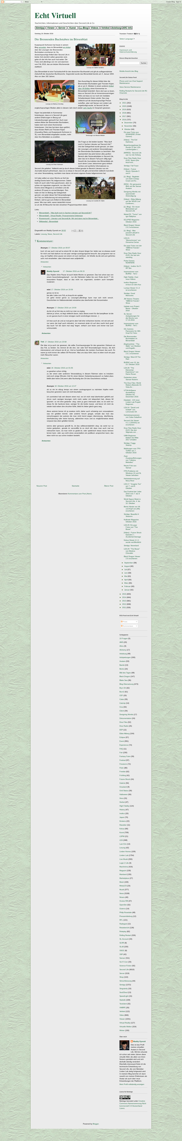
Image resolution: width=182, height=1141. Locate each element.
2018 (124, 113)
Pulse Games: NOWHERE (129, 262)
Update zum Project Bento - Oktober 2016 (131, 308)
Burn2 (121, 692)
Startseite (75, 486)
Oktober (127, 129)
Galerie (122, 783)
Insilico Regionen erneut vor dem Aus (132, 283)
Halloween (123, 794)
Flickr (121, 768)
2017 (124, 116)
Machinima (123, 867)
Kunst (121, 832)
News (50, 234)
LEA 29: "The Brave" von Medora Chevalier (132, 551)
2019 (124, 109)
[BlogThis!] (75, 230)
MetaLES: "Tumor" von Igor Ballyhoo (133, 215)
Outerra (122, 909)
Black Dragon (124, 676)
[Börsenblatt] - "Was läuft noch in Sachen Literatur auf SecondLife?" (65, 213)
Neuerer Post (42, 486)
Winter (122, 1030)
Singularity (123, 989)
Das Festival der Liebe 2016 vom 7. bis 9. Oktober (132, 494)
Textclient (123, 1004)
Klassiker (123, 825)
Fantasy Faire (124, 756)
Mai (126, 576)
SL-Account (124, 939)
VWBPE (122, 1008)
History (122, 810)
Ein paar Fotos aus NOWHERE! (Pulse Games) (132, 134)
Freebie (122, 772)
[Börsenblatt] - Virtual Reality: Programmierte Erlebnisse (61, 216)
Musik (121, 890)
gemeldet (42, 47)
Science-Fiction (125, 966)
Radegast (123, 924)
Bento (121, 669)
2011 (124, 607)
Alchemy (122, 650)
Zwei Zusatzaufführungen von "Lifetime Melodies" (133, 459)
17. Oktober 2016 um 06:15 (74, 271)
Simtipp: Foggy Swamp (130, 444)
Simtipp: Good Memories (129, 294)
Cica (121, 707)
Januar (127, 590)
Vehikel (122, 1011)
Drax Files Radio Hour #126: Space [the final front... (132, 160)
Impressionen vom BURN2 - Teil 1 (131, 325)
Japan (121, 817)
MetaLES (123, 886)
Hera (121, 798)
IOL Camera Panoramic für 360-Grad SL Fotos (132, 331)
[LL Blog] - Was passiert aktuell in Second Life (131, 233)
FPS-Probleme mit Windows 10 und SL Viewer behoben (132, 473)
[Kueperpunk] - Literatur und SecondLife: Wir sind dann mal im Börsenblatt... (69, 218)
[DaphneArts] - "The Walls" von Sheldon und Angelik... (132, 346)
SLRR (121, 943)
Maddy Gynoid (53, 271)
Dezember (128, 123)
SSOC (121, 950)
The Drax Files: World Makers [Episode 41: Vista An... (133, 385)
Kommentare (127, 626)
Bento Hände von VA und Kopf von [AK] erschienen (132, 509)
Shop (121, 977)
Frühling (122, 775)
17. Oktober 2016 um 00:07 (59, 248)
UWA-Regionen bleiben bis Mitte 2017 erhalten (131, 438)
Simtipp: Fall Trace (131, 166)
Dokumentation (125, 718)
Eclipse (122, 737)
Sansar (122, 958)
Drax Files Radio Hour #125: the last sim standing (132, 255)
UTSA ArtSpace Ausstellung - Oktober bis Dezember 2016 (131, 393)
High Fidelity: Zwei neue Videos (131, 278)
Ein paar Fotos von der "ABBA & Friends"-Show (133, 248)
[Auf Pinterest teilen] (82, 230)
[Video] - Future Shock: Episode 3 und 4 (131, 171)
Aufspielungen (125, 657)
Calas (121, 699)
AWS (121, 642)
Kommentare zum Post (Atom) (80, 494)
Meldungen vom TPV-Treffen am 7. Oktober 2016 (132, 451)
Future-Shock (124, 779)
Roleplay (122, 931)
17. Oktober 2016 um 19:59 (65, 308)
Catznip (122, 703)
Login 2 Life (124, 863)
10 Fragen (123, 638)
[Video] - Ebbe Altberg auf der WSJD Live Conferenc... (132, 201)
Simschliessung (125, 981)
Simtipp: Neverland (131, 546)
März (126, 583)
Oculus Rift (123, 901)
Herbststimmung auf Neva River (132, 480)
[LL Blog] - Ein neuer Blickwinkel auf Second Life (132, 209)
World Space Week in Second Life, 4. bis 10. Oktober (132, 501)
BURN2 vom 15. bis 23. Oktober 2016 (131, 363)
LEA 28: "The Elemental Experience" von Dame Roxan (131, 371)
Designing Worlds (126, 714)
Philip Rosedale (125, 912)
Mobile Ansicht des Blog (128, 71)
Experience (123, 745)
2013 (124, 601)
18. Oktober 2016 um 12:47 (65, 386)
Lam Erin (123, 844)
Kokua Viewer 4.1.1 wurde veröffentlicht (132, 541)
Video (121, 1015)
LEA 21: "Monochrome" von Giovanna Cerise (132, 240)
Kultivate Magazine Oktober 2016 (131, 521)
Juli (125, 569)
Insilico (122, 813)
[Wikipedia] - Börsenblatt (48, 221)
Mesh (121, 882)
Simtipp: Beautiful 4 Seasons (131, 515)
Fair (121, 752)
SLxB (121, 947)
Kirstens (122, 821)
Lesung (44, 234)
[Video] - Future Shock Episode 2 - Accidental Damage (132, 535)
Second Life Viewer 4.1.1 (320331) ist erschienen (132, 423)
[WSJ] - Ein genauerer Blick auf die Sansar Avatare (132, 186)
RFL (121, 920)
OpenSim (123, 905)
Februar (127, 586)
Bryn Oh (122, 688)
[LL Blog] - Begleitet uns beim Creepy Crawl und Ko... (131, 179)
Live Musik (123, 859)
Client (121, 711)
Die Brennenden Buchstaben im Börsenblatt (130, 338)
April (126, 580)
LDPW (121, 836)
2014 (124, 597)
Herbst (122, 802)
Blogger (96, 1124)
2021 (124, 103)
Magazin (122, 871)
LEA (121, 840)
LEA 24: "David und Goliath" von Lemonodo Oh (131, 410)
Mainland (123, 874)
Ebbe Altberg (124, 733)
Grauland (123, 787)
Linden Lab (123, 855)
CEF (121, 695)
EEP (121, 730)
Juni (126, 573)
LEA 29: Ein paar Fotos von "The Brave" (131, 527)
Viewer (122, 1019)
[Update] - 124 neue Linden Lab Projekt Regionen (132, 402)
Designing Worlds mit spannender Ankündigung (132, 194)
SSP (121, 954)
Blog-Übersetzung (126, 684)
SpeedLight (123, 996)
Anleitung (123, 654)
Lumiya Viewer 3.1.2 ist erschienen (132, 289)
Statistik (122, 1000)
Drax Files (123, 722)
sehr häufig (87, 108)
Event (121, 741)
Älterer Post (108, 486)
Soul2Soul (123, 992)
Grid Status (123, 791)
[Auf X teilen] (77, 230)
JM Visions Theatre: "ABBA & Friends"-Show (132, 301)
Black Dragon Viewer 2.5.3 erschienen (132, 226)
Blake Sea (123, 680)
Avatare (122, 661)
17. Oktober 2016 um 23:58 (55, 342)
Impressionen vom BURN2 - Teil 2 (131, 273)
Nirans (122, 897)
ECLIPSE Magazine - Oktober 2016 (132, 221)
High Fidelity (124, 806)
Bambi (121, 665)
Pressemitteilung (125, 916)
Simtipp (122, 985)
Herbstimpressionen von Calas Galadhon (133, 416)
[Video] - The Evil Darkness (130, 141)
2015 (124, 594)
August (127, 566)
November (128, 126)
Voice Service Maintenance (130, 87)
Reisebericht (124, 928)
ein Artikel (66, 47)
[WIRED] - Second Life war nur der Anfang (132, 154)
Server (122, 973)
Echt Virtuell (55, 15)
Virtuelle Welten (125, 1027)
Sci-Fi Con (123, 962)
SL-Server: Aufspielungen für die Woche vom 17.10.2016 (131, 317)
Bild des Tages (125, 673)
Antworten (45, 262)
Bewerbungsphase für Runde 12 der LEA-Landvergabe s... (132, 147)
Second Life (57, 234)
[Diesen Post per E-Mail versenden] (72, 230)
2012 (124, 604)
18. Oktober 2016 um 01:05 (62, 368)
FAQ (121, 749)
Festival (122, 760)
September (128, 563)
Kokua (121, 829)
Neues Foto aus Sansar (130, 467)
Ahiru (121, 646)
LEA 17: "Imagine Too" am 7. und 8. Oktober (132, 486)
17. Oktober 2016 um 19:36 (62, 290)
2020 (124, 106)
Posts (124, 622)
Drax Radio (123, 726)
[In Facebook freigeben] (79, 230)
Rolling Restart (125, 935)
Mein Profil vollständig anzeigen (131, 1084)
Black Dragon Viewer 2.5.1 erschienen (132, 352)
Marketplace (124, 878)
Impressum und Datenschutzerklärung (128, 51)
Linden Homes (125, 851)
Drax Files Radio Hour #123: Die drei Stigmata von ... (132, 430)
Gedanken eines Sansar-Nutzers (131, 378)
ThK (42, 342)
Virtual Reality (124, 1023)
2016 (124, 120)
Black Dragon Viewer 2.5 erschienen (132, 557)
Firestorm (123, 764)
